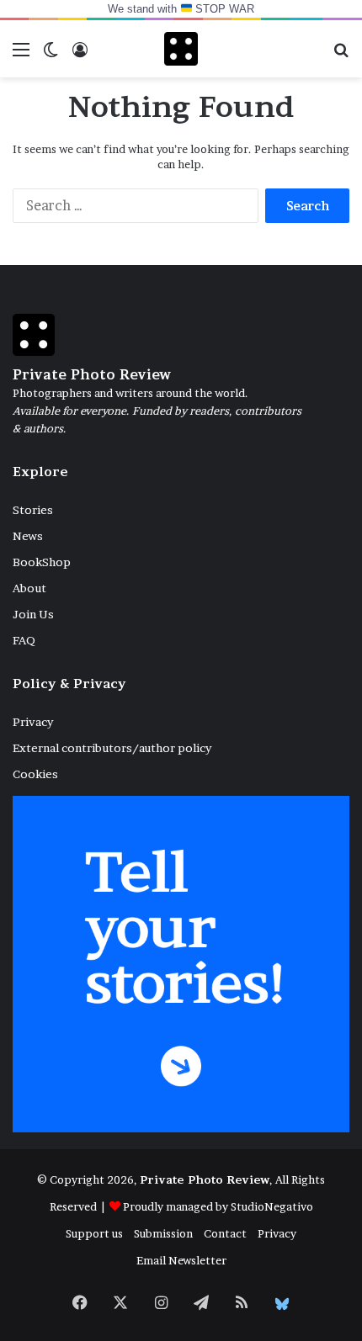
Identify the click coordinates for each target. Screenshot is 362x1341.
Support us (94, 1233)
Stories (33, 510)
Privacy (33, 722)
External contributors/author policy (112, 748)
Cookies (35, 774)
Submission (163, 1233)
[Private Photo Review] (181, 49)
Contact (225, 1233)
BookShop (42, 562)
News (28, 536)
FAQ (24, 640)
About (29, 588)
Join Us (33, 614)
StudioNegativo (272, 1206)
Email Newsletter (181, 1260)
